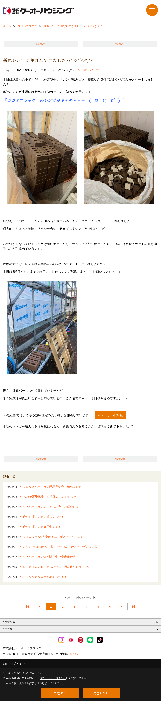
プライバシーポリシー (53, 678)
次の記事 (119, 44)
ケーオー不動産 (112, 415)
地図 (76, 654)
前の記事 (41, 44)
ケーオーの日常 (89, 70)
